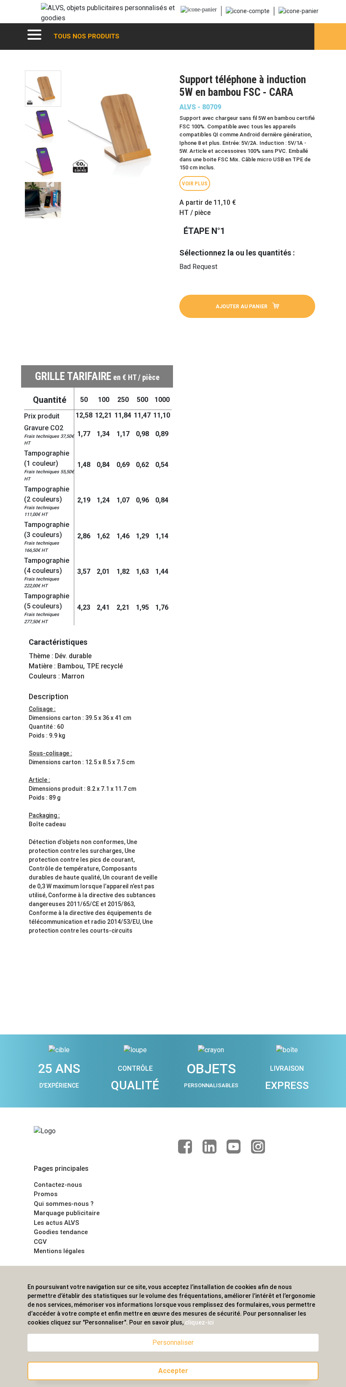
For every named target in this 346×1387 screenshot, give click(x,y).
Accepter (173, 1371)
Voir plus (195, 183)
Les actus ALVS (56, 1223)
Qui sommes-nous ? (64, 1204)
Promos (45, 1194)
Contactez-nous (58, 1185)
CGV (40, 1242)
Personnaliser (173, 1342)
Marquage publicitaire (67, 1213)
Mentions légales (59, 1251)
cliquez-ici (199, 1322)
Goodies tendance (61, 1232)
